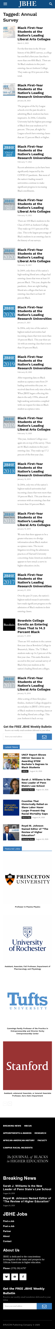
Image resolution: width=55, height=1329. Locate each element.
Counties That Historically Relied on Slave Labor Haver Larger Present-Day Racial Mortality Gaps (35, 807)
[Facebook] (23, 1277)
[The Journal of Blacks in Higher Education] (27, 4)
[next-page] (10, 1104)
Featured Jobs (12, 849)
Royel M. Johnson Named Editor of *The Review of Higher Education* (35, 830)
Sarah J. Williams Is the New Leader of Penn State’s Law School (36, 782)
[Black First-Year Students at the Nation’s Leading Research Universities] (9, 89)
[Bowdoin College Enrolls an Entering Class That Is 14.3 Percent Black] (9, 625)
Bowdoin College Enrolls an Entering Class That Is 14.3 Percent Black (33, 626)
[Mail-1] (14, 1277)
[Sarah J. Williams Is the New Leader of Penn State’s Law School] (11, 786)
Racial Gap (26, 817)
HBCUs (25, 771)
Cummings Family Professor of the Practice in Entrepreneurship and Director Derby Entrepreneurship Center (27, 1031)
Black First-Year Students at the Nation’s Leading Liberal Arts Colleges (34, 33)
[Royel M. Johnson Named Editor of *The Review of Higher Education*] (11, 832)
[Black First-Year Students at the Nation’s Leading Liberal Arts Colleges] (9, 32)
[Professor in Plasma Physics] (27, 879)
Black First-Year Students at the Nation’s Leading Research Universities (35, 91)
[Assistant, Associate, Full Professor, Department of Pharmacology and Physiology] (27, 939)
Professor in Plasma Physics (27, 907)
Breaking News (28, 790)
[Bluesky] (6, 1277)
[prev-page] (5, 1104)
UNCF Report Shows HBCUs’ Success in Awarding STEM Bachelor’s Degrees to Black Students (35, 761)
